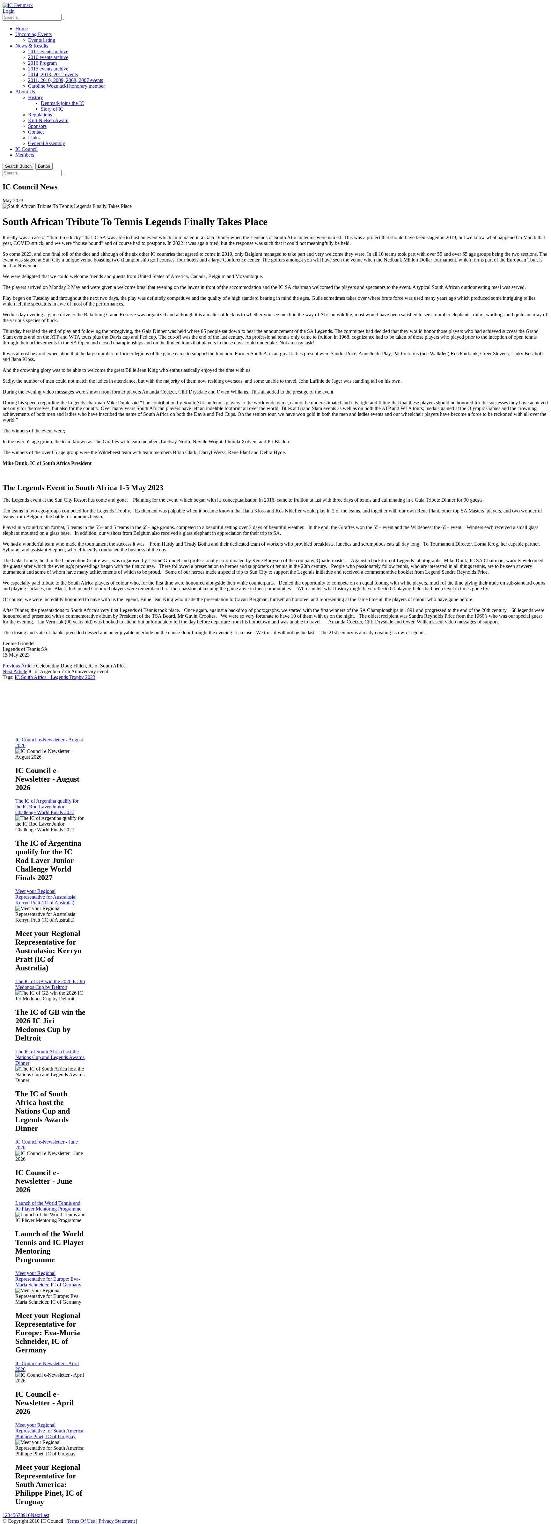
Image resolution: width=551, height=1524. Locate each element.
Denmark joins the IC (62, 103)
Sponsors (37, 126)
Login (9, 11)
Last (44, 1515)
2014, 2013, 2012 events (53, 74)
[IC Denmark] (18, 5)
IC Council (26, 149)
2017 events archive (48, 51)
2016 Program (42, 63)
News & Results (31, 45)
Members (24, 155)
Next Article (15, 671)
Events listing (41, 40)
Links (34, 137)
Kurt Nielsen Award (48, 120)
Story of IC (52, 109)
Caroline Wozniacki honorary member (66, 86)
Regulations (40, 114)
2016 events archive (48, 57)
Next (35, 1515)
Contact (36, 132)
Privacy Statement (117, 1521)
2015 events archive (48, 68)
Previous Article (19, 665)
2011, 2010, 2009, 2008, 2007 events (65, 80)
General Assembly (46, 143)
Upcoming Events (33, 34)
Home (21, 28)
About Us (25, 91)
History (35, 97)
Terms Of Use (81, 1521)
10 (28, 1515)
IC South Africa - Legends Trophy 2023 (55, 677)
